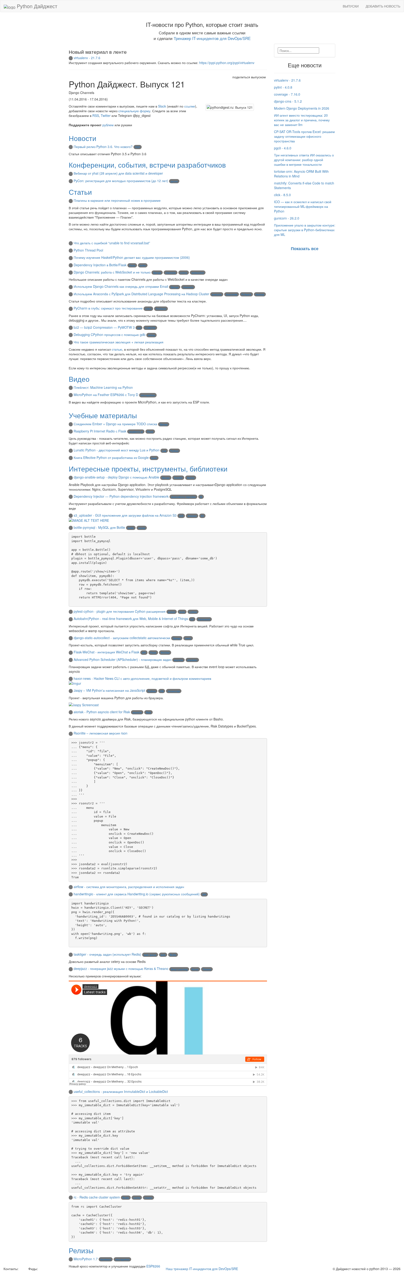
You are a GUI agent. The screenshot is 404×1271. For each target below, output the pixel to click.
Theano (207, 969)
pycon (174, 181)
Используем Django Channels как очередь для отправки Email (121, 286)
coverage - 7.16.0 (287, 94)
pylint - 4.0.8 (283, 87)
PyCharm (161, 308)
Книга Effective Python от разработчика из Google (111, 457)
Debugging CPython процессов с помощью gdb (109, 334)
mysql (141, 528)
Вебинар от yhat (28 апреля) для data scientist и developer (118, 173)
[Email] (23, 1268)
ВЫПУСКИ (351, 6)
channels (170, 272)
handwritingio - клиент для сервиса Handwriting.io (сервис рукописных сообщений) (137, 894)
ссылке (189, 106)
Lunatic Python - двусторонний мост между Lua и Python (116, 450)
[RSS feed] (40, 1268)
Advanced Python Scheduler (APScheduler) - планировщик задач (122, 659)
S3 (202, 516)
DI (201, 497)
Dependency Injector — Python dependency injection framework (121, 496)
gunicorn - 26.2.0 (286, 218)
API (144, 652)
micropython (148, 395)
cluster (148, 1197)
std (139, 328)
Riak (148, 712)
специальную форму (134, 110)
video (148, 308)
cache (136, 1197)
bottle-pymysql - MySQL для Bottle (99, 527)
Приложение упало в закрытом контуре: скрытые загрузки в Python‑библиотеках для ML (304, 230)
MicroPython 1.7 (86, 1259)
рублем (108, 124)
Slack (162, 106)
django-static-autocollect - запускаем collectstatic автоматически (122, 637)
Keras (195, 969)
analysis (217, 294)
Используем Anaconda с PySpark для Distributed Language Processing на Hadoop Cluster (141, 294)
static (188, 638)
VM (161, 691)
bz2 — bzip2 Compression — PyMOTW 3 (104, 327)
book (154, 458)
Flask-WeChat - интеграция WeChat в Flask (106, 652)
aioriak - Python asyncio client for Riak (102, 711)
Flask (132, 265)
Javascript (174, 691)
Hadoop (260, 294)
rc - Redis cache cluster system (97, 1197)
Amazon (192, 516)
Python (174, 451)
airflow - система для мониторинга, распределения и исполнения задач (129, 886)
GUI (181, 516)
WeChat (165, 652)
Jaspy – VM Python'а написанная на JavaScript (109, 690)
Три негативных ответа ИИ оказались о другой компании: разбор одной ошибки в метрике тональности (304, 160)
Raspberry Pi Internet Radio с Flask (100, 431)
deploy (191, 477)
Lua (164, 451)
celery (183, 272)
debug (151, 335)
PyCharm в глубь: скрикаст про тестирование (108, 308)
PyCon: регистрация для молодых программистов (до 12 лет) (121, 180)
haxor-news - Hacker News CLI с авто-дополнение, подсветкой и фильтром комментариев (142, 678)
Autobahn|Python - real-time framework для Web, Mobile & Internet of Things (131, 618)
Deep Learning (179, 969)
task (163, 955)
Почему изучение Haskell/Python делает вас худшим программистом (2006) (132, 257)
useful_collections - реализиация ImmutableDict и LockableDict (121, 1091)
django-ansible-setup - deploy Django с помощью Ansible (116, 477)
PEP (137, 147)
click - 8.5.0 (282, 194)
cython (193, 612)
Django (157, 272)
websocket (197, 272)
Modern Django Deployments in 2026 (301, 108)
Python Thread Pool (88, 250)
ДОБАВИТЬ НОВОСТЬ (383, 6)
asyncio (178, 660)
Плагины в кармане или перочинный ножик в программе (117, 200)
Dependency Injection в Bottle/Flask (100, 265)
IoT (192, 619)
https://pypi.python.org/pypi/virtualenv (226, 62)
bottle (143, 265)
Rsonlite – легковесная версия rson (100, 733)
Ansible (178, 477)
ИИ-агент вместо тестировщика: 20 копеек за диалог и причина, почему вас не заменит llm (302, 120)
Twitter (106, 115)
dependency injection (183, 497)
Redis (173, 955)
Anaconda (231, 294)
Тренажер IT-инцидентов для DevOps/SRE (212, 38)
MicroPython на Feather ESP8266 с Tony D (106, 394)
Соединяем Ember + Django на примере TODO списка (115, 423)
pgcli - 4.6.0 (282, 148)
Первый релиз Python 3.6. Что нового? (103, 146)
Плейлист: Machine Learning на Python (103, 387)
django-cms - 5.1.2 (288, 101)
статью (117, 349)
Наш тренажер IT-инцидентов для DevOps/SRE (202, 1268)
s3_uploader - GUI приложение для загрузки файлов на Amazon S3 (125, 515)
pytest (171, 612)
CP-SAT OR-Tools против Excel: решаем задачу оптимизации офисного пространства (304, 136)
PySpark (246, 294)
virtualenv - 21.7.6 (87, 57)
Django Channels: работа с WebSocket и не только (112, 272)
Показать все (304, 248)
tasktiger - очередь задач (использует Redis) (107, 954)
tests (182, 612)
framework (204, 619)
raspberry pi (136, 431)
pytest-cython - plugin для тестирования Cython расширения (120, 611)
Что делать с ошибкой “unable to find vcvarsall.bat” (112, 243)
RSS (95, 115)
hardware (105, 1259)
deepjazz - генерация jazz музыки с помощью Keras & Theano (121, 968)
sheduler (192, 660)
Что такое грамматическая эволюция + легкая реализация (118, 342)
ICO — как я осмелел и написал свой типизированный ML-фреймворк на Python (302, 206)
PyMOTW (150, 328)
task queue (150, 955)
